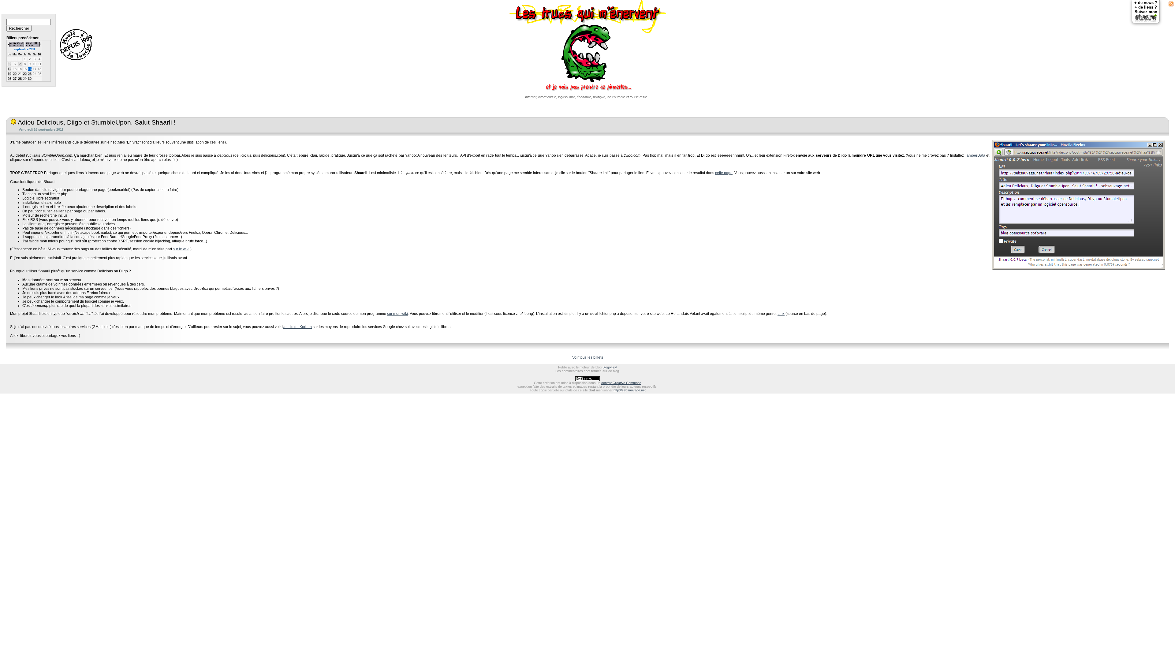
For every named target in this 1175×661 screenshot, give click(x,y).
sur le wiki (181, 249)
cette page (724, 173)
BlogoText (609, 367)
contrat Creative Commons (621, 383)
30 (30, 78)
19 (9, 74)
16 (30, 69)
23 (30, 74)
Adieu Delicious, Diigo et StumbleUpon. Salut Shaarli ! (96, 122)
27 (15, 78)
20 (15, 74)
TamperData (975, 155)
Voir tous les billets (587, 357)
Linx (781, 314)
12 (9, 69)
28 (20, 78)
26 (9, 78)
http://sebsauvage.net (630, 390)
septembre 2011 (24, 49)
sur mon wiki (397, 314)
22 (25, 74)
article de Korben (297, 327)
